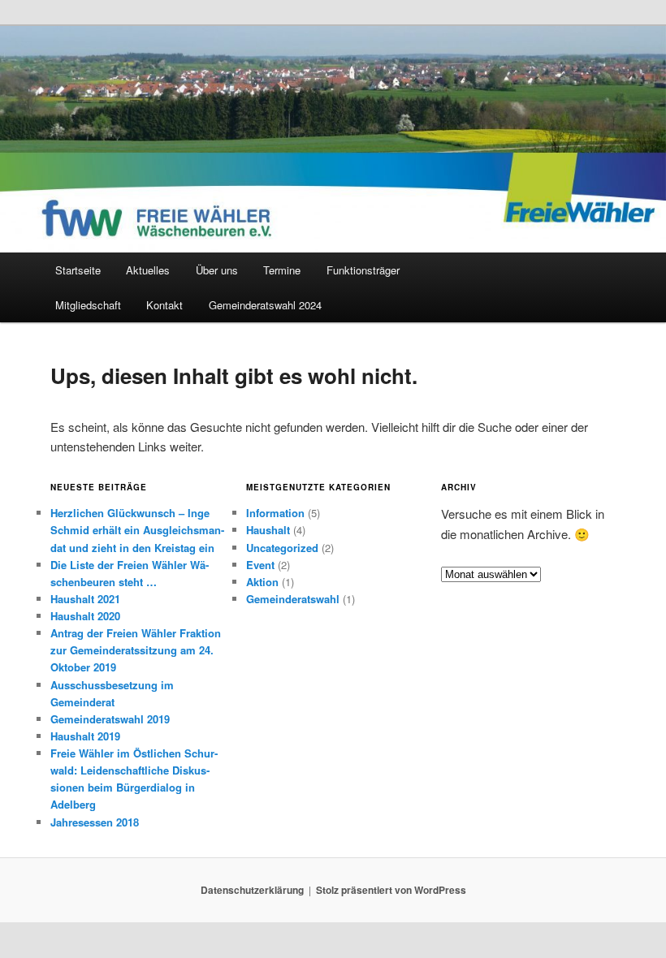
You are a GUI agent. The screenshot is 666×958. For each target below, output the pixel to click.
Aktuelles (148, 270)
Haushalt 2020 (85, 616)
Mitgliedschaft (88, 305)
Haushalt (268, 529)
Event (260, 564)
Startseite (78, 270)
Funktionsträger (363, 270)
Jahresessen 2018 (94, 822)
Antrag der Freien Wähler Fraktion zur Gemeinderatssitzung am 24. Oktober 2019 (135, 650)
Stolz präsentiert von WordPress (391, 889)
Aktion (262, 581)
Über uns (217, 270)
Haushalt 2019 (85, 736)
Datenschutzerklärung (252, 889)
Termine (282, 270)
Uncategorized (282, 547)
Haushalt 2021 (85, 598)
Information (275, 512)
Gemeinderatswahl (292, 598)
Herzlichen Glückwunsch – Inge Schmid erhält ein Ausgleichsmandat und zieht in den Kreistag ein (137, 530)
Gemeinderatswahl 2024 (265, 305)
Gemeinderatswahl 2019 (110, 719)
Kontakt (164, 305)
